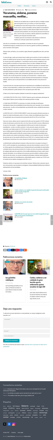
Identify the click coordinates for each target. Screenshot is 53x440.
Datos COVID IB (25, 408)
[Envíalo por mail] (5, 250)
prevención (22, 415)
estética (12, 410)
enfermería (45, 408)
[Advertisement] (26, 233)
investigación (11, 413)
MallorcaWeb (27, 436)
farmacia (16, 410)
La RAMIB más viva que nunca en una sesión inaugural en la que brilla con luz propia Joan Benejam (32, 214)
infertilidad (5, 413)
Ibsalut (46, 410)
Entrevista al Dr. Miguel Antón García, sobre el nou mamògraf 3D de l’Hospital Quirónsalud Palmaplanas (24, 390)
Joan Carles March (10, 10)
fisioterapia (22, 411)
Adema (4, 406)
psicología (28, 415)
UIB (32, 417)
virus (45, 417)
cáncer (18, 408)
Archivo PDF (6, 433)
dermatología (37, 408)
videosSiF (41, 417)
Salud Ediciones (11, 436)
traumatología (25, 417)
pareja (11, 415)
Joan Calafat (18, 413)
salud (44, 415)
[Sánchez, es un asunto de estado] (7, 206)
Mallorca (24, 413)
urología (36, 417)
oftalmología (5, 415)
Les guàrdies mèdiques (21, 178)
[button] (47, 2)
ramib (40, 415)
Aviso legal (20, 433)
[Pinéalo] (17, 250)
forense (29, 410)
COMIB (5, 408)
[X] (4, 424)
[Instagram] (13, 424)
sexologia (12, 417)
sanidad (5, 417)
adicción (9, 406)
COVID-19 (12, 246)
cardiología (32, 406)
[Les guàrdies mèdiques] (7, 182)
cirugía (38, 406)
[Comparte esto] (9, 250)
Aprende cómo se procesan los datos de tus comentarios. (25, 346)
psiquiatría (35, 415)
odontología (43, 412)
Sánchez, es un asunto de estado (23, 202)
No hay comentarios (31, 10)
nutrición (35, 413)
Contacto (13, 433)
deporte (31, 408)
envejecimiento (6, 410)
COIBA (42, 406)
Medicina (30, 413)
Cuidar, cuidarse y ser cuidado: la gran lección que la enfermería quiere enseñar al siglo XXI (32, 190)
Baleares (24, 406)
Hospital (41, 411)
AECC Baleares (16, 406)
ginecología (35, 410)
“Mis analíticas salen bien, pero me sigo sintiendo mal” (21, 396)
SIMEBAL (18, 417)
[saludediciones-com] (6, 2)
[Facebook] (9, 424)
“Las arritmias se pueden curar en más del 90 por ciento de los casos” (24, 393)
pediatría (16, 415)
